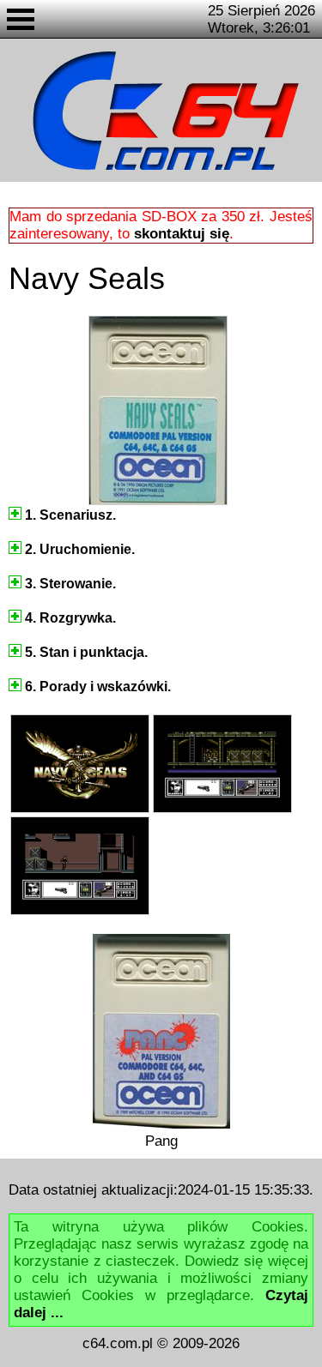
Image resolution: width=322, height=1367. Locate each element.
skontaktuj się (181, 234)
